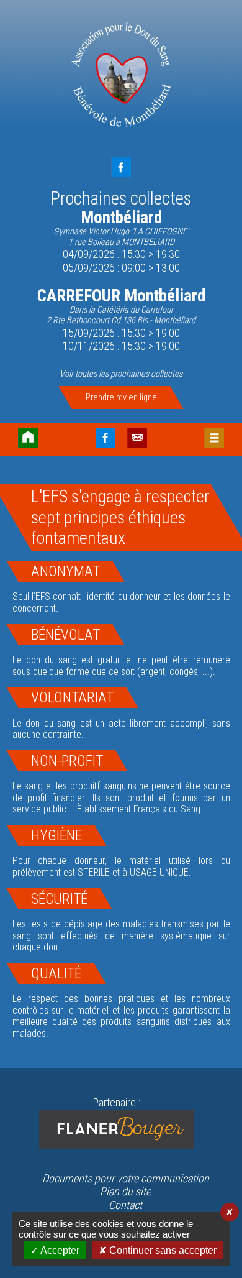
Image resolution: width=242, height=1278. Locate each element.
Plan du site (125, 1191)
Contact (137, 438)
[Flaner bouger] (116, 1129)
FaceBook (121, 167)
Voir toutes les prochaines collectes (121, 374)
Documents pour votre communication (125, 1178)
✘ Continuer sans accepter (158, 1250)
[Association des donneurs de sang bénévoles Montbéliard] (121, 76)
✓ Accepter (54, 1250)
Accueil (28, 438)
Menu (214, 438)
